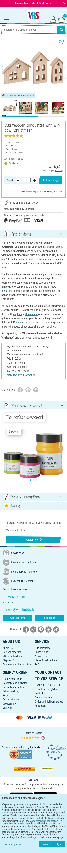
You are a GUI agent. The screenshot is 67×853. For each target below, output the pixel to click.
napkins (17, 314)
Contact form (17, 618)
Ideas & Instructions (46, 660)
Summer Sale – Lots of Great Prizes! (33, 3)
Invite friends (42, 652)
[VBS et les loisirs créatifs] (33, 15)
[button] (5, 68)
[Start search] (61, 29)
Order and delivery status (49, 701)
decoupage (31, 314)
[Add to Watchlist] (61, 42)
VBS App (7, 707)
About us (8, 648)
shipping (59, 170)
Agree (60, 844)
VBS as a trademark (14, 656)
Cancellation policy (13, 687)
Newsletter (41, 656)
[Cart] (61, 19)
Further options (12, 844)
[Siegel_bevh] (20, 754)
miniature (6, 290)
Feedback (49, 618)
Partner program (12, 652)
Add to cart (49, 180)
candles (20, 322)
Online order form (12, 679)
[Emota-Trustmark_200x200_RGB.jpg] (56, 752)
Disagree (46, 844)
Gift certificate (43, 648)
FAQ (37, 664)
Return (6, 695)
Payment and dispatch (15, 683)
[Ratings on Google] (33, 735)
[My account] (53, 19)
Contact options (43, 697)
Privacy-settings (11, 691)
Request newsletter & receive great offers (33, 522)
